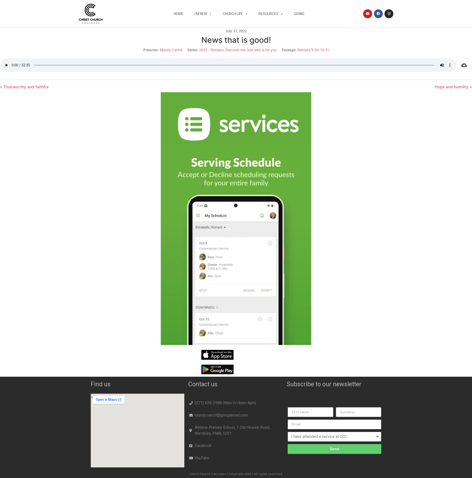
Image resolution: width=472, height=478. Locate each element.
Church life (233, 14)
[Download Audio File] (464, 65)
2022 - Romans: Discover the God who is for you (238, 50)
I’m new (201, 14)
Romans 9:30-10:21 (313, 50)
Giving (299, 14)
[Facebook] (378, 13)
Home (178, 14)
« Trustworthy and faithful (24, 86)
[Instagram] (388, 13)
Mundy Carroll (171, 50)
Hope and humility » (453, 86)
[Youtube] (367, 13)
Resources (268, 14)
